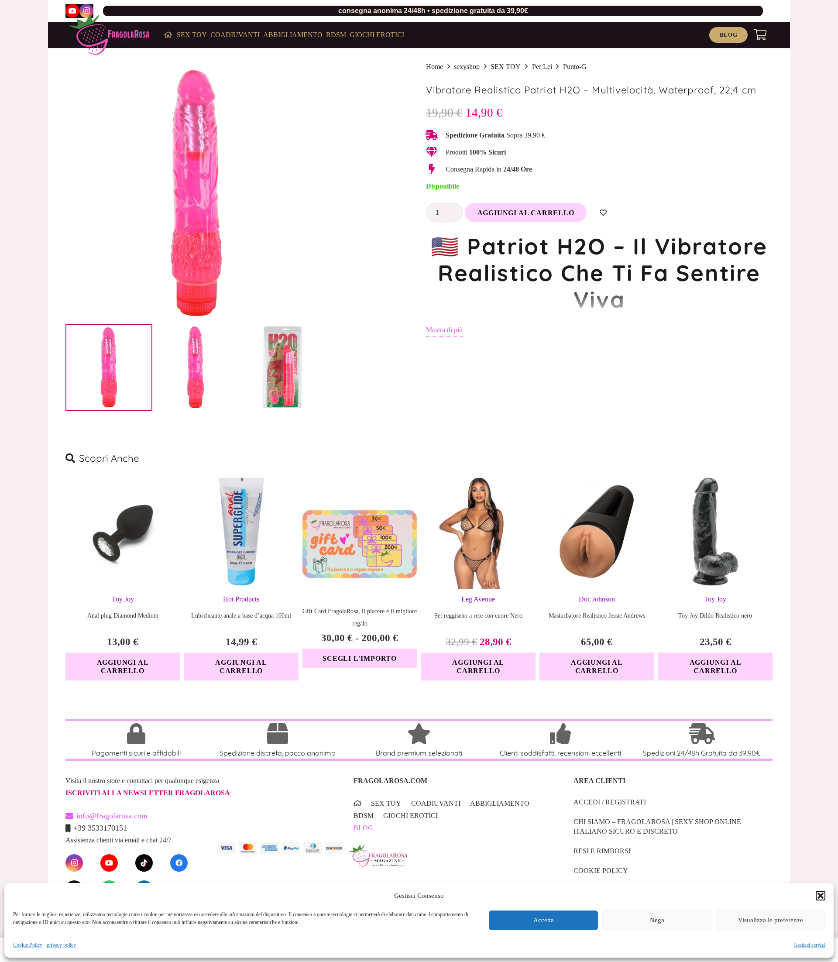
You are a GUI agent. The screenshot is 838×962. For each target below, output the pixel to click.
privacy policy (61, 945)
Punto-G (575, 66)
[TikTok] (144, 863)
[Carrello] (760, 35)
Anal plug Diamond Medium (122, 615)
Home (434, 66)
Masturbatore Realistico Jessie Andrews (597, 615)
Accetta (543, 920)
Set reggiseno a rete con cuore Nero (478, 615)
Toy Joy (123, 599)
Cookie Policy (27, 945)
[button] (820, 895)
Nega (657, 920)
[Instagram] (86, 11)
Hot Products (241, 599)
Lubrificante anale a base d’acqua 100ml (241, 615)
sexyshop (467, 66)
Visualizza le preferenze (770, 920)
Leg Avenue (478, 599)
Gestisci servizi (809, 945)
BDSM (364, 815)
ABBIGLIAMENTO (499, 803)
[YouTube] (72, 11)
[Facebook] (179, 863)
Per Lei (542, 66)
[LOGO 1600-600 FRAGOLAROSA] (109, 35)
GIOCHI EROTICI (410, 815)
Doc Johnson (597, 599)
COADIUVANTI (435, 803)
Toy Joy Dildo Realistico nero (715, 615)
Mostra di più (444, 329)
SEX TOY (506, 66)
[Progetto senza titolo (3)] (450, 861)
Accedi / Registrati (610, 802)
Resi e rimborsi (602, 851)
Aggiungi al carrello (525, 212)
